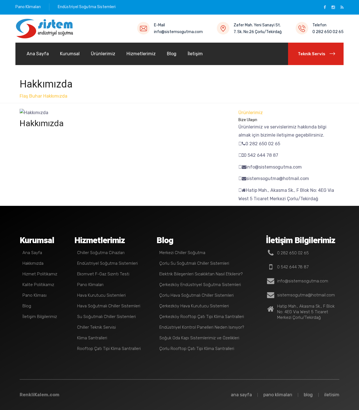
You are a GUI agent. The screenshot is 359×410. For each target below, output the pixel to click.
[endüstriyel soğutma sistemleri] (44, 29)
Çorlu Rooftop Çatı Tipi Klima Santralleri (196, 348)
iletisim (331, 394)
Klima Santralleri (92, 337)
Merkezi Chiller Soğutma (182, 252)
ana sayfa (241, 394)
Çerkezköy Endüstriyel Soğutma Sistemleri (200, 284)
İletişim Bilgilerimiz (39, 316)
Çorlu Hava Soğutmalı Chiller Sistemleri (196, 295)
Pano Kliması (34, 295)
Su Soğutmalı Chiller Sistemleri (106, 316)
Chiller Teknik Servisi (96, 327)
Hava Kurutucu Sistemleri (101, 295)
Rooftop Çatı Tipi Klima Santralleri (109, 348)
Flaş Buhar (31, 96)
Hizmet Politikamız (39, 274)
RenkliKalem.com (39, 394)
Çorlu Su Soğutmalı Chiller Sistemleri (194, 263)
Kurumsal (70, 53)
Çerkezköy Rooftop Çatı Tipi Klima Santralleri (201, 316)
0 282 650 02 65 (328, 31)
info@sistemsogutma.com (178, 31)
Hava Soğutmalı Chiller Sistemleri (108, 305)
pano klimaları (277, 394)
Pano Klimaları (28, 6)
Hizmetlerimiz (141, 53)
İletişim (195, 53)
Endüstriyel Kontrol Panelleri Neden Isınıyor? (201, 327)
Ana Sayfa (38, 53)
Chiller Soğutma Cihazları (101, 252)
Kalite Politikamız (38, 284)
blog (308, 394)
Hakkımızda (55, 96)
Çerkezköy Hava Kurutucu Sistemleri (194, 305)
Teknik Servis (311, 53)
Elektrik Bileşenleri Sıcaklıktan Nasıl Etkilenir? (201, 274)
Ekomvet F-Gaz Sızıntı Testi (103, 274)
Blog (171, 53)
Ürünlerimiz (103, 53)
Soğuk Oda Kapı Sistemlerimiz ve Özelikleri (199, 337)
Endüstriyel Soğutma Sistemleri (87, 6)
